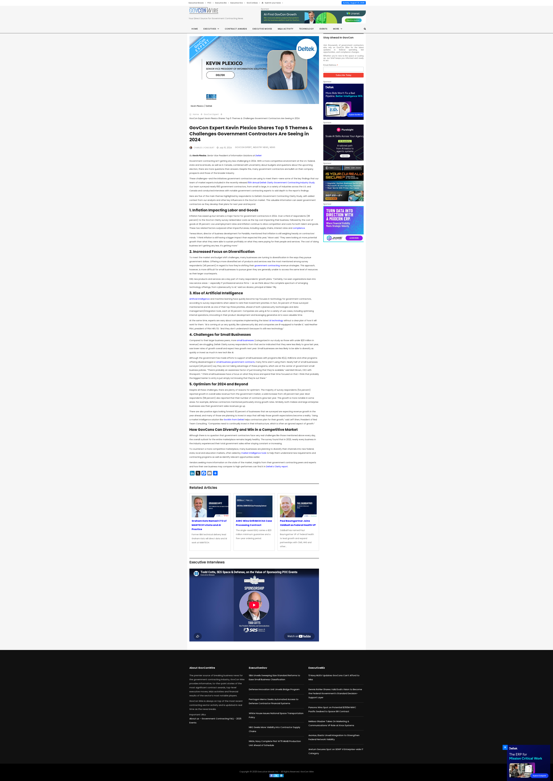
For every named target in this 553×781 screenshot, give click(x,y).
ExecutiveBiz (316, 668)
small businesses (245, 340)
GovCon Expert (211, 114)
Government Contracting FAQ (218, 718)
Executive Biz (221, 3)
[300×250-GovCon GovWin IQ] (343, 102)
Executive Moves (262, 28)
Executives (209, 28)
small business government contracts (235, 362)
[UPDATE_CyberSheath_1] (343, 183)
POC (209, 3)
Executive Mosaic (196, 3)
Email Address (330, 65)
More (336, 28)
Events (323, 28)
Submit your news (273, 3)
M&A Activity (285, 28)
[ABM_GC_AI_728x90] (313, 17)
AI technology (276, 320)
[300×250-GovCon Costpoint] (528, 763)
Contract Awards (236, 28)
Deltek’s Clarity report (277, 466)
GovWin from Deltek (234, 419)
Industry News (260, 147)
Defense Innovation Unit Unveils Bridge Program (274, 689)
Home (195, 28)
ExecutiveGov (258, 668)
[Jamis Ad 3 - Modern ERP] (343, 224)
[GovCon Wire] (204, 11)
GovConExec (252, 3)
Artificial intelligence (199, 298)
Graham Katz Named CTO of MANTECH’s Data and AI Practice (209, 525)
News (272, 147)
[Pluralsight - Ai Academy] (343, 143)
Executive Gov (236, 3)
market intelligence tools (253, 453)
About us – (195, 718)
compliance (299, 228)
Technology (306, 28)
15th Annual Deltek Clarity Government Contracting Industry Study (281, 182)
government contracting (267, 265)
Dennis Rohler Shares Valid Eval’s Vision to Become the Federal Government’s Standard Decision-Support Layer (335, 693)
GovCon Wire (307, 771)
